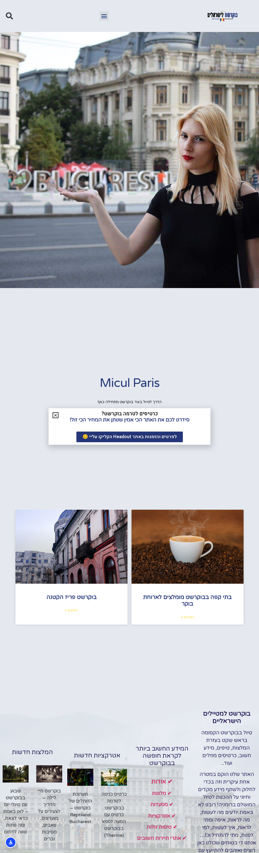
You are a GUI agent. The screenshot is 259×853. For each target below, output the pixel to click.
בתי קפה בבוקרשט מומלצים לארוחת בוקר (187, 600)
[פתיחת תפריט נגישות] (10, 842)
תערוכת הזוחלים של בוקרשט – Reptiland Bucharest (80, 807)
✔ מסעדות (162, 805)
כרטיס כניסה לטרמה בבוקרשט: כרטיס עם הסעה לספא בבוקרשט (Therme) (114, 814)
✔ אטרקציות (162, 816)
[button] (104, 16)
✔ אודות (162, 781)
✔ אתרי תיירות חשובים (162, 838)
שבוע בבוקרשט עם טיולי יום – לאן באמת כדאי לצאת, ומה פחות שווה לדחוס (15, 811)
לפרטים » (187, 617)
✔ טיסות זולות (162, 827)
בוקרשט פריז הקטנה (72, 597)
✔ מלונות (162, 793)
